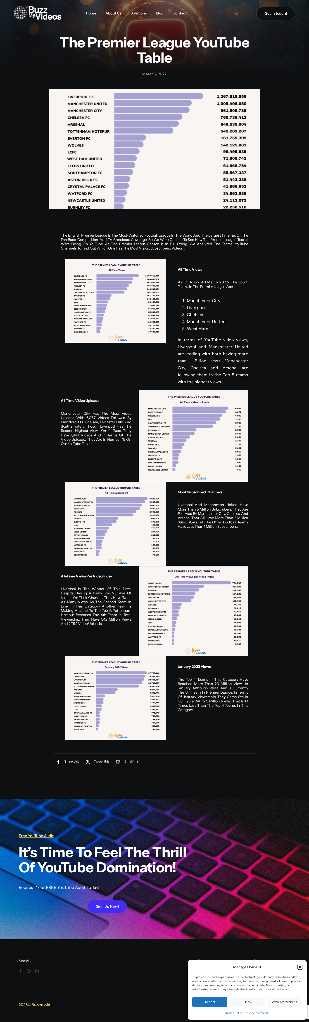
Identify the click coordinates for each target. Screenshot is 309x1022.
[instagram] (29, 971)
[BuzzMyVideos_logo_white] (37, 8)
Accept (210, 1002)
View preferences (284, 1002)
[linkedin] (37, 971)
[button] (300, 967)
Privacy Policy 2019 (257, 1013)
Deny (247, 1002)
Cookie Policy (233, 1013)
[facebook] (20, 971)
